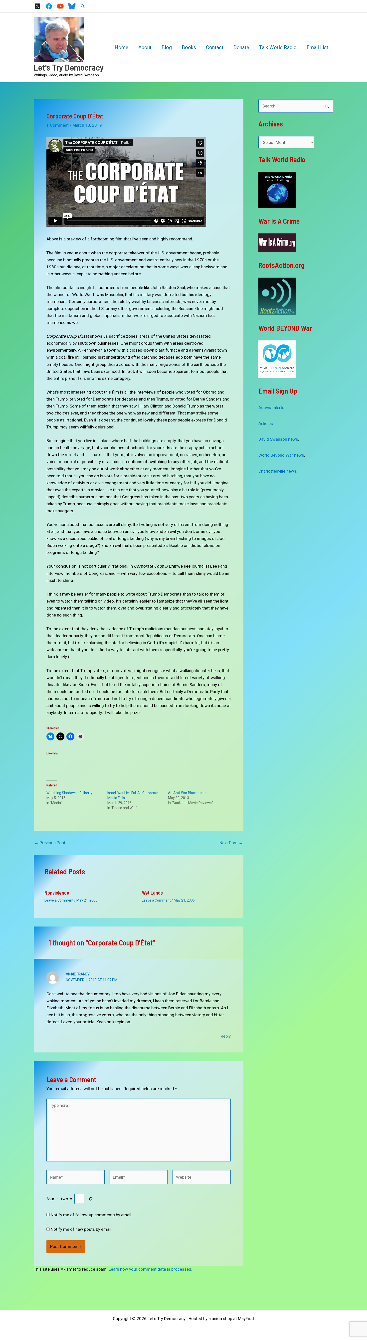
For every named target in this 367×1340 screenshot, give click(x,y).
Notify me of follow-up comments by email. (91, 1214)
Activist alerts (271, 407)
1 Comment (57, 125)
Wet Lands (152, 893)
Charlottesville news (277, 471)
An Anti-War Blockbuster (187, 793)
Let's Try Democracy (69, 67)
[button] (83, 6)
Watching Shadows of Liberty (69, 793)
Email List (317, 47)
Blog (167, 47)
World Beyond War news (281, 455)
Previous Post (49, 843)
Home (121, 47)
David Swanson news (278, 439)
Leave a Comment (58, 900)
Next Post (231, 843)
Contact (214, 47)
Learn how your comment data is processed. (150, 1269)
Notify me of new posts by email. (81, 1229)
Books (189, 47)
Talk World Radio (278, 47)
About (145, 47)
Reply (226, 1036)
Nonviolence (56, 893)
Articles (265, 423)
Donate (241, 47)
